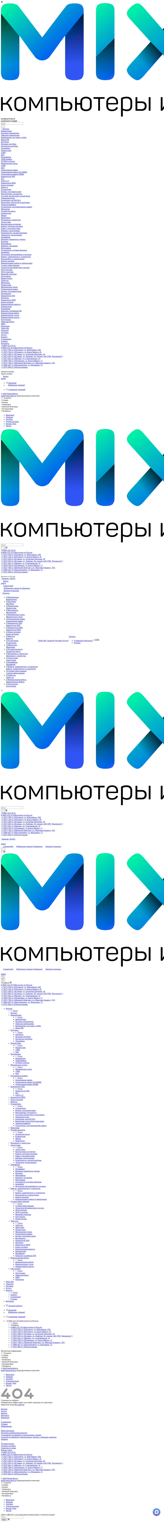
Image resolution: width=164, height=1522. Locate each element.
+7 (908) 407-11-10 (22, 365)
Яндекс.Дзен (11, 424)
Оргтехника (20, 1273)
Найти (4, 1520)
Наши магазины (7, 1431)
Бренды (4, 1413)
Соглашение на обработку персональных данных (21, 1435)
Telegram (9, 417)
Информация (6, 1426)
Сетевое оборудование (24, 1206)
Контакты (5, 1415)
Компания (5, 1418)
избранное (25, 588)
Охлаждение (20, 1108)
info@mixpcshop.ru (10, 394)
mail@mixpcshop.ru (8, 396)
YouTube (9, 419)
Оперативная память (23, 1080)
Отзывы (4, 1424)
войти (3, 379)
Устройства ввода (22, 1134)
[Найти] (3, 126)
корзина (15, 591)
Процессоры (20, 1048)
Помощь (4, 1439)
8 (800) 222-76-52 (8, 346)
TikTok (8, 426)
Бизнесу (14, 1295)
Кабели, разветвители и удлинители (30, 1193)
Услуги (4, 1411)
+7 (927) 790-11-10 (28, 363)
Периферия (20, 1169)
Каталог (14, 1013)
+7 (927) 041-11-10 (20, 359)
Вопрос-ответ (6, 1450)
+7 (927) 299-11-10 (23, 354)
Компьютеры (20, 1019)
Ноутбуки (19, 1035)
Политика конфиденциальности (14, 1433)
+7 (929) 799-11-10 (22, 361)
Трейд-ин (19, 1225)
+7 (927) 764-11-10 (21, 352)
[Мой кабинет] (2, 842)
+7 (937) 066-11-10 (14, 367)
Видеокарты (20, 1058)
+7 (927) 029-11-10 (32, 356)
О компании (6, 1422)
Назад (15, 1011)
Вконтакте (10, 415)
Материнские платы (23, 1069)
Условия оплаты (7, 1444)
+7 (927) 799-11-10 (21, 350)
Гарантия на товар (8, 1448)
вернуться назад (7, 1405)
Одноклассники (12, 422)
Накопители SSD (22, 1091)
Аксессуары (20, 1149)
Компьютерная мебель (24, 1262)
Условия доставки (8, 1446)
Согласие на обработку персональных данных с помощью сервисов (28, 1437)
